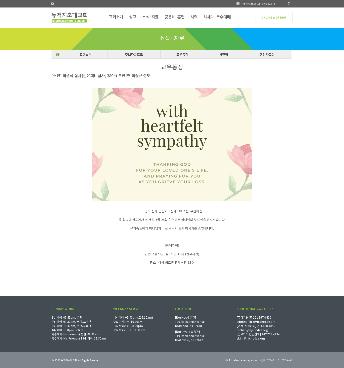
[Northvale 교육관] (187, 332)
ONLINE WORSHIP (273, 17)
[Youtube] (53, 3)
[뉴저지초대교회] (69, 18)
